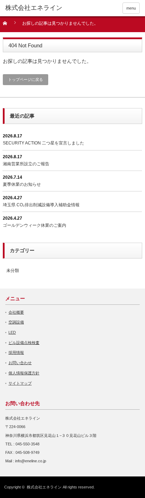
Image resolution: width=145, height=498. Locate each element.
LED (12, 332)
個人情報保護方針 (23, 373)
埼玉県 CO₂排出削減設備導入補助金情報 (41, 204)
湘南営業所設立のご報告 (26, 163)
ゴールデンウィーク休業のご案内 (34, 225)
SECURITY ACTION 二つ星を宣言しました (43, 143)
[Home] (9, 26)
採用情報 (16, 352)
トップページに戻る (25, 79)
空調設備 (16, 322)
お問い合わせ (20, 363)
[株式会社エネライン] (33, 8)
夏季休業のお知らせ (22, 184)
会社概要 (16, 312)
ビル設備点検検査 (23, 342)
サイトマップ (20, 383)
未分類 (12, 270)
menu (131, 8)
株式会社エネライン (44, 487)
